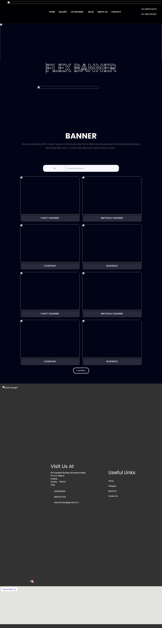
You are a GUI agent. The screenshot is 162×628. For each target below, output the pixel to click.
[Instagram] (134, 10)
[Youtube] (130, 10)
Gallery (63, 12)
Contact (116, 12)
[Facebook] (126, 10)
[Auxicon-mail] (126, 14)
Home (52, 12)
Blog (91, 12)
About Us (102, 12)
